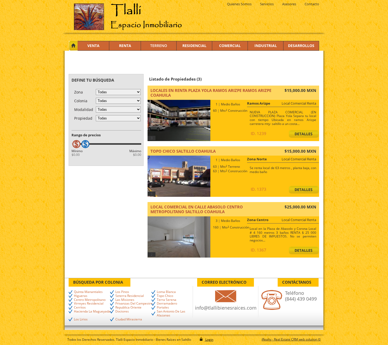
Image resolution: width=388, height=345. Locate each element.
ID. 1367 (258, 250)
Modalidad (83, 109)
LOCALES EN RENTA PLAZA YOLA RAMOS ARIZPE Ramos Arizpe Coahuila (210, 93)
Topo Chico (165, 296)
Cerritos (80, 308)
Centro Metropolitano (90, 300)
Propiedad (83, 118)
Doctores (122, 312)
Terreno (158, 45)
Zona (78, 92)
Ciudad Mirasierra (128, 319)
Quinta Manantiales (88, 292)
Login (209, 339)
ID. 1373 (258, 189)
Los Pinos (122, 292)
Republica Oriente (128, 308)
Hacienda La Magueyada (92, 312)
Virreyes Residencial (88, 304)
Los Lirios (81, 319)
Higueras (80, 296)
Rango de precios (86, 135)
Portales (163, 308)
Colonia (80, 100)
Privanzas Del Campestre (134, 304)
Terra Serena (166, 300)
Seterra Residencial (129, 296)
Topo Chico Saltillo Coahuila (183, 151)
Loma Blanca (166, 292)
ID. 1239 (258, 133)
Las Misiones (124, 300)
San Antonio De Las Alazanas (171, 314)
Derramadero (167, 304)
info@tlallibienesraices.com (226, 308)
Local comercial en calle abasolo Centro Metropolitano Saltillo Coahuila (196, 209)
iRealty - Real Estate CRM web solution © (291, 339)
